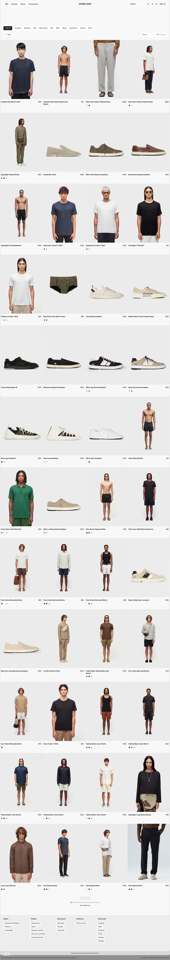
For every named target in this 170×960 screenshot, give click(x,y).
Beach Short (43, 28)
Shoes (22, 4)
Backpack (27, 28)
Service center (81, 923)
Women (14, 4)
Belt (51, 28)
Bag (35, 28)
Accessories (33, 4)
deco (97, 953)
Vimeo (100, 934)
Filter (9, 35)
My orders (61, 923)
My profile (61, 930)
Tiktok (100, 927)
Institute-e (8, 927)
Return (33, 927)
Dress (90, 28)
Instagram (101, 923)
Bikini (58, 28)
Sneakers (18, 28)
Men (6, 4)
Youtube (101, 938)
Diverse (82, 28)
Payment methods (37, 930)
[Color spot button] (87, 105)
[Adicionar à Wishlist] (40, 43)
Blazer (65, 28)
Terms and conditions (38, 934)
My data (60, 927)
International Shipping (12, 923)
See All (8, 28)
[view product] (21, 69)
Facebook (101, 930)
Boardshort (73, 28)
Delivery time (35, 923)
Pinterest (101, 941)
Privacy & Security (37, 938)
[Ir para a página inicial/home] (85, 4)
